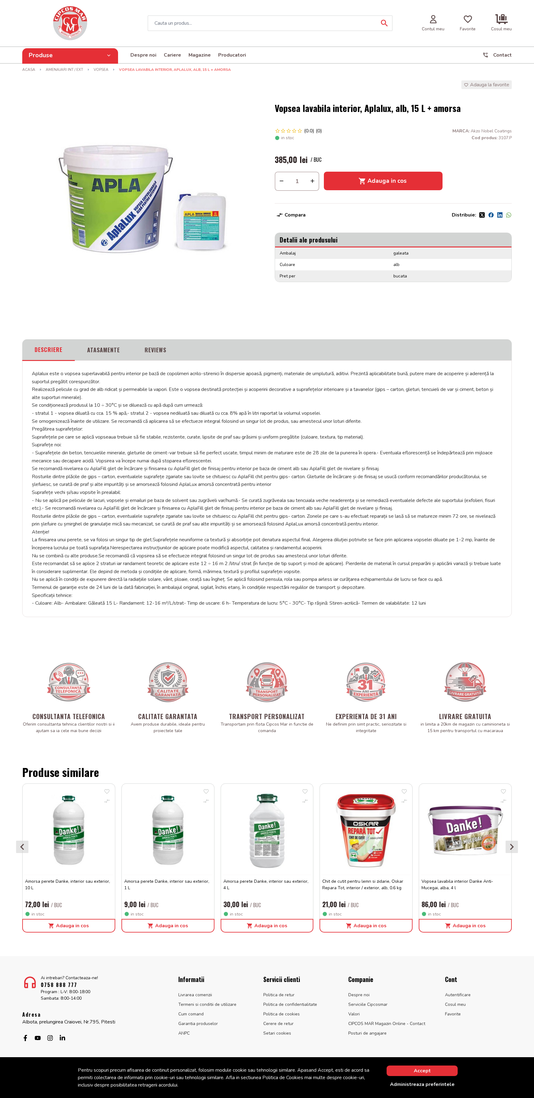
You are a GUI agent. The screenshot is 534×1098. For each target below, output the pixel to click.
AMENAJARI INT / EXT (64, 69)
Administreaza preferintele (422, 1084)
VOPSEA (101, 69)
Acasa (28, 69)
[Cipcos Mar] (70, 23)
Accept (422, 1070)
